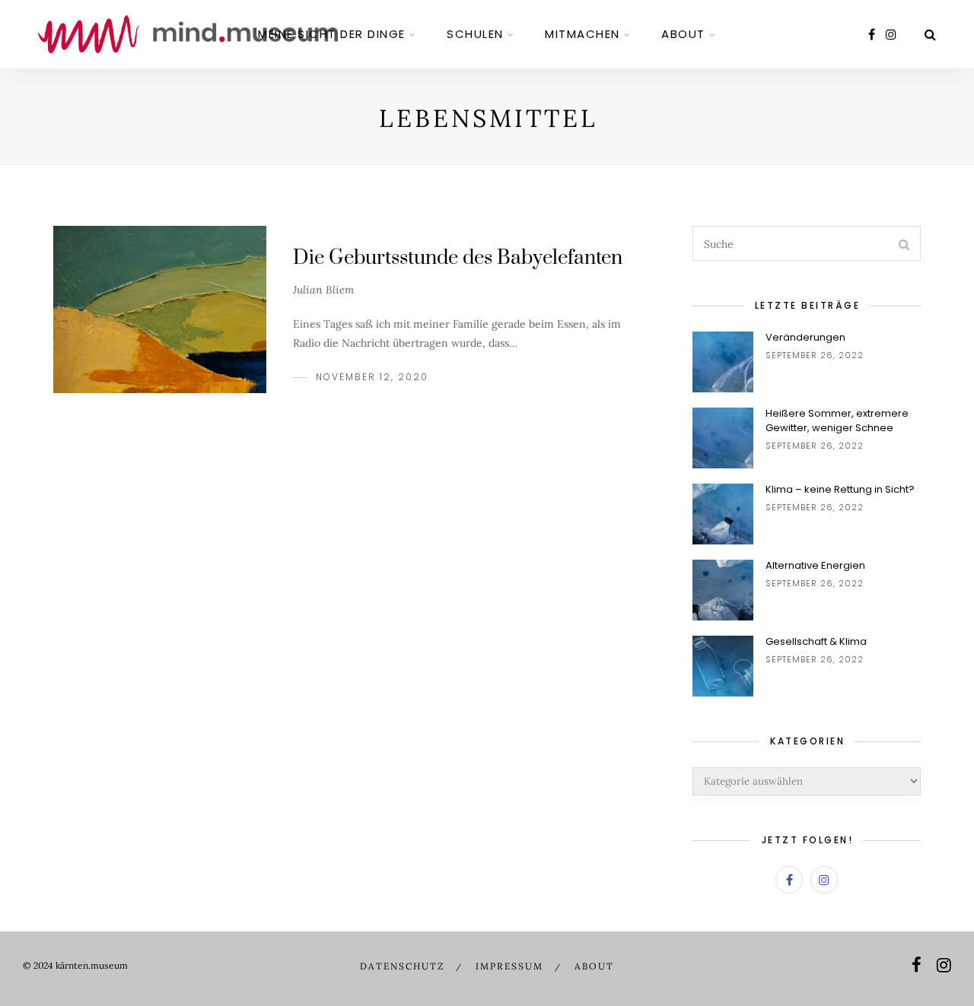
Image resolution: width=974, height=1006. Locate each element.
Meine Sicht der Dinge (332, 34)
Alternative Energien (815, 565)
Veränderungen (805, 337)
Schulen (475, 34)
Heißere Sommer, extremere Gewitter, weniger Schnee (837, 420)
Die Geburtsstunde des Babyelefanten (457, 258)
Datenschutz (402, 966)
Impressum (509, 966)
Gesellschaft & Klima (816, 641)
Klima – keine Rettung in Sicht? (840, 489)
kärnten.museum (92, 965)
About (683, 34)
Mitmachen (582, 34)
